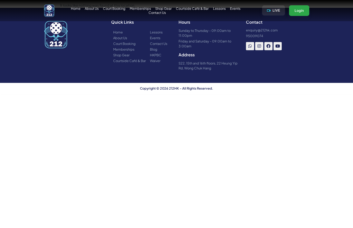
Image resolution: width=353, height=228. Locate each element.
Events (235, 9)
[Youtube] (278, 46)
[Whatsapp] (250, 46)
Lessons (219, 9)
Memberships (140, 9)
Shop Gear (163, 9)
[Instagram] (259, 46)
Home (75, 9)
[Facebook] (268, 46)
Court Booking (114, 9)
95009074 (254, 36)
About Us (92, 9)
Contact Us (157, 13)
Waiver (155, 61)
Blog (153, 49)
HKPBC (155, 55)
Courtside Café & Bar (192, 9)
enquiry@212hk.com (262, 30)
